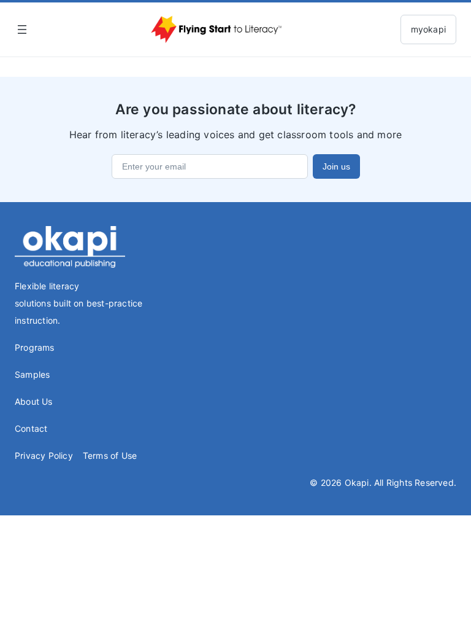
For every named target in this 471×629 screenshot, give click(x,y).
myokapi (428, 29)
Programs (35, 347)
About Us (34, 401)
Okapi (357, 482)
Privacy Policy (44, 455)
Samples (32, 374)
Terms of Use (110, 455)
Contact (31, 428)
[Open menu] (22, 29)
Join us (336, 166)
